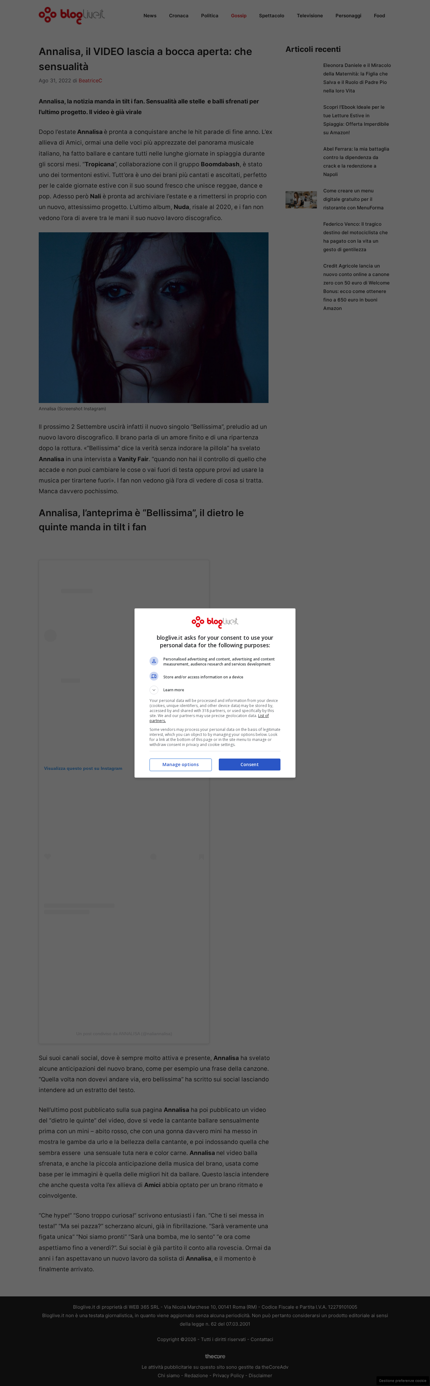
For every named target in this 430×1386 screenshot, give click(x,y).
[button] (215, 690)
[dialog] (215, 693)
